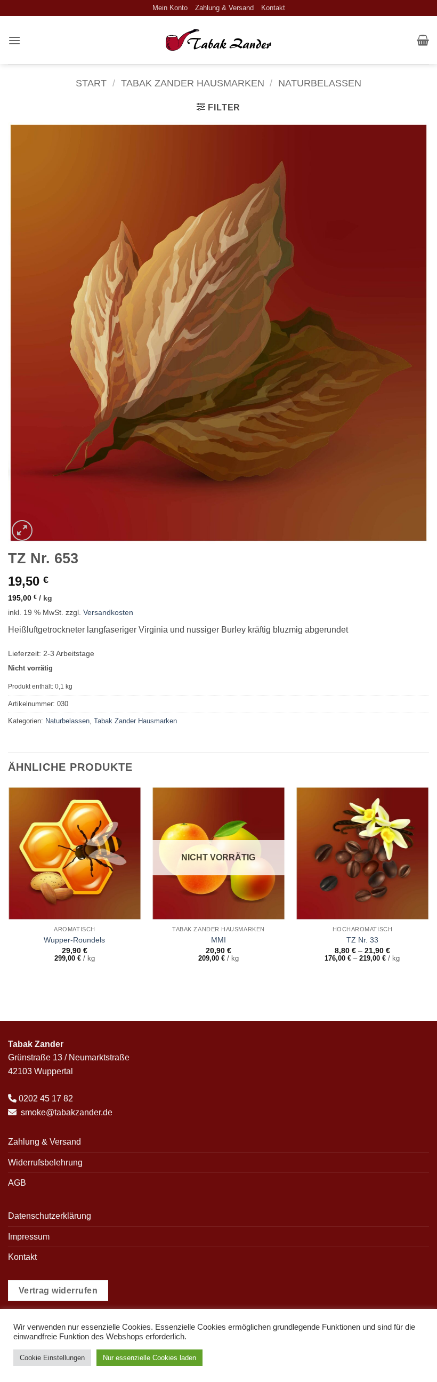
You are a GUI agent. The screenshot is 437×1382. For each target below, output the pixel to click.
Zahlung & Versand (224, 8)
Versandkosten (108, 612)
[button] (14, 40)
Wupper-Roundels (74, 940)
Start (91, 83)
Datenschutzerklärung (49, 1215)
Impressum (29, 1236)
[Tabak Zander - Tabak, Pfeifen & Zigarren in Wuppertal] (218, 40)
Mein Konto (170, 8)
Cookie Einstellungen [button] (52, 1358)
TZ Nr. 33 (362, 940)
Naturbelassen (319, 83)
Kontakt (273, 8)
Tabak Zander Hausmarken (192, 83)
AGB (17, 1182)
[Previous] (9, 884)
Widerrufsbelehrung (45, 1162)
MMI (218, 940)
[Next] (428, 884)
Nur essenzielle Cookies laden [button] (149, 1358)
